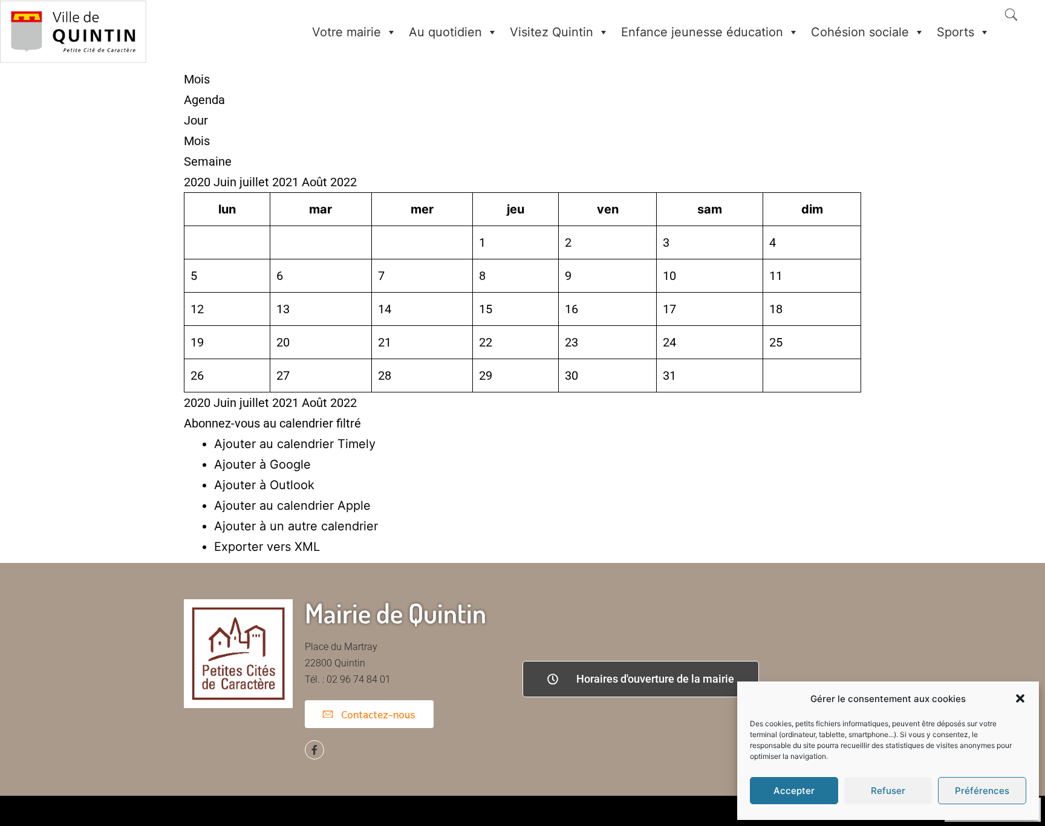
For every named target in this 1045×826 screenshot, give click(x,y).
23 (571, 342)
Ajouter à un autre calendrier (296, 526)
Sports (955, 32)
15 (485, 309)
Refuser (888, 790)
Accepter (794, 790)
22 (485, 342)
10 (669, 275)
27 (283, 375)
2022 (343, 182)
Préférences (982, 790)
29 (485, 375)
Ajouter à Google (262, 464)
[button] (1020, 698)
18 (776, 309)
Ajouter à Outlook (264, 485)
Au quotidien (445, 32)
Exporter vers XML (267, 546)
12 (197, 309)
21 (384, 342)
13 (283, 309)
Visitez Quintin (551, 32)
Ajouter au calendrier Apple (292, 505)
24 (669, 342)
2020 (198, 182)
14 (384, 309)
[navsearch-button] (1011, 16)
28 (384, 375)
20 (283, 342)
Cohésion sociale (860, 32)
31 (669, 375)
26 (197, 375)
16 (571, 309)
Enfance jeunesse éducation (702, 32)
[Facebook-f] (314, 749)
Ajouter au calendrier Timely (295, 444)
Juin (226, 182)
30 (571, 375)
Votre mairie (346, 32)
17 (669, 309)
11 (776, 275)
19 (197, 342)
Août (316, 182)
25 (776, 342)
